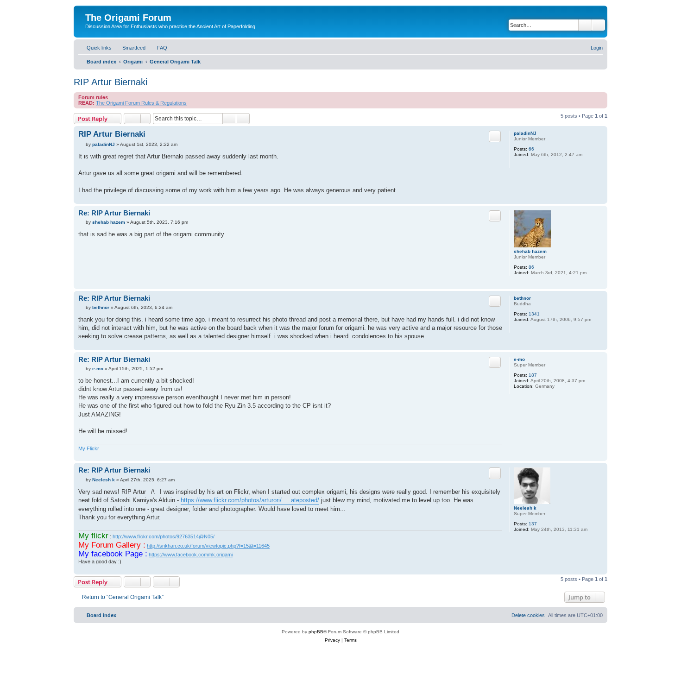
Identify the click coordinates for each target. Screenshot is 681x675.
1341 (534, 313)
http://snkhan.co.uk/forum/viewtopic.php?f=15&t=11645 (208, 546)
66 (531, 148)
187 (533, 375)
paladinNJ (525, 133)
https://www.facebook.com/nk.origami (191, 554)
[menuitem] (129, 47)
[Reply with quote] (495, 136)
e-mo (519, 359)
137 (533, 523)
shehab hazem (530, 251)
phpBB (316, 631)
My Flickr (88, 448)
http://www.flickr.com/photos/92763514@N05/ (163, 536)
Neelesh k (525, 508)
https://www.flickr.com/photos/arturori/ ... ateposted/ (250, 500)
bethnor (522, 298)
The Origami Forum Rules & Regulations (141, 103)
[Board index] (90, 8)
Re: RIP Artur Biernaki (114, 213)
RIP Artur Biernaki (110, 82)
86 (531, 267)
